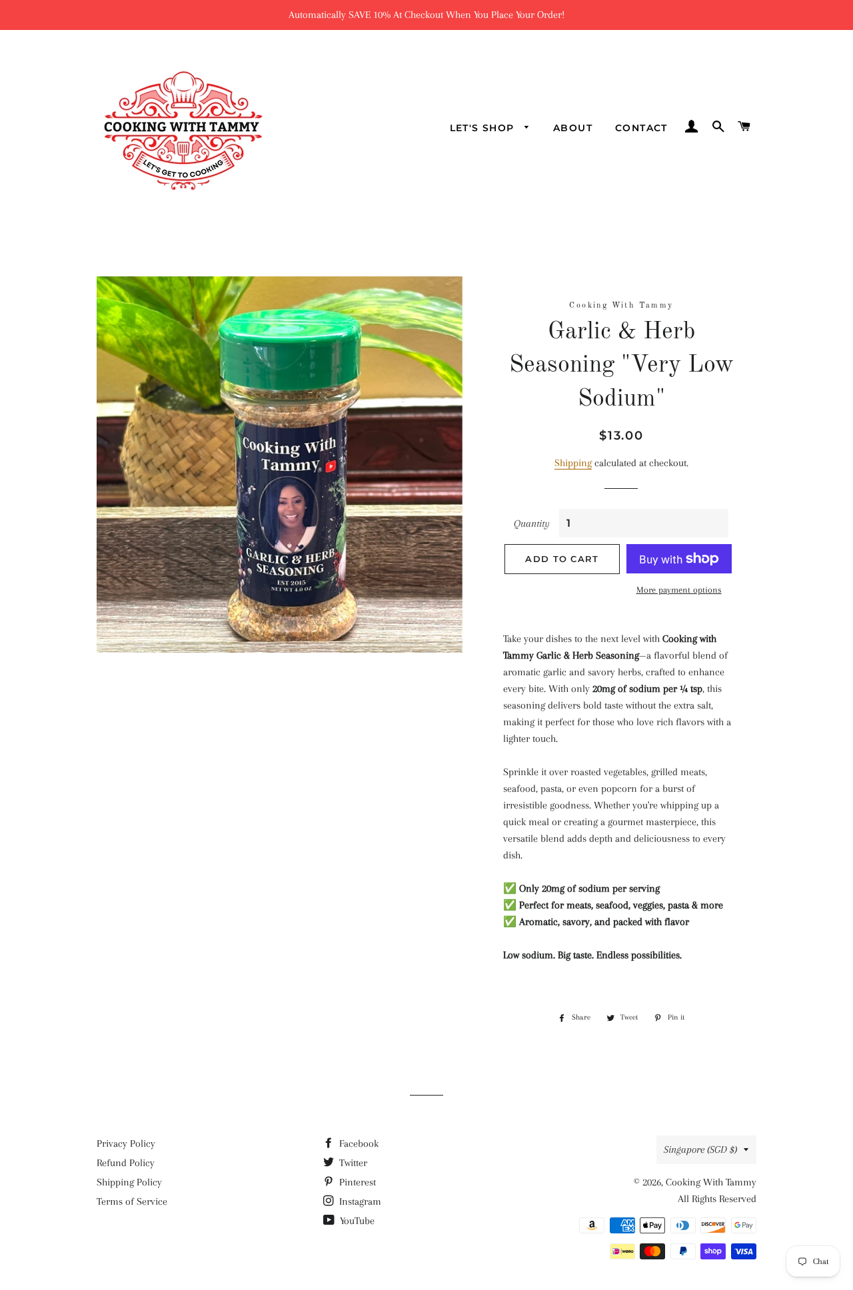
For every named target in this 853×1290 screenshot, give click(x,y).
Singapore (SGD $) (700, 1149)
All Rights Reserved (717, 1199)
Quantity (532, 523)
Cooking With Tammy (711, 1182)
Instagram (359, 1201)
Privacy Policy (126, 1143)
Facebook (358, 1143)
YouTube (356, 1221)
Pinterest (356, 1182)
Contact (641, 128)
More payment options (679, 590)
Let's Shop (484, 128)
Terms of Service (132, 1201)
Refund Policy (126, 1163)
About (572, 128)
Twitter (352, 1163)
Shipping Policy (129, 1182)
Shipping (573, 463)
